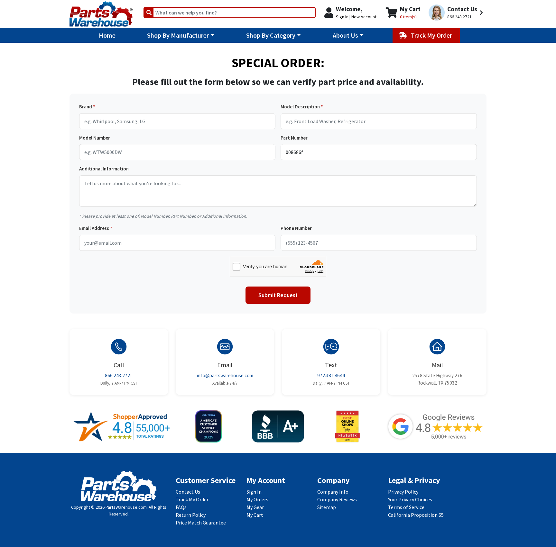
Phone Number (296, 228)
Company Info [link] (332, 491)
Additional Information (104, 169)
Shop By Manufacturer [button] (178, 35)
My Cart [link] (254, 515)
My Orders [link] (257, 499)
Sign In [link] (254, 491)
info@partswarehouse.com (225, 375)
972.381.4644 (331, 375)
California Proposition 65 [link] (416, 515)
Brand (85, 107)
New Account (363, 17)
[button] (456, 13)
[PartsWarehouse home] (101, 12)
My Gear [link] (255, 507)
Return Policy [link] (191, 515)
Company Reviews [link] (337, 499)
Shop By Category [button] (270, 35)
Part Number (294, 138)
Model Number (94, 138)
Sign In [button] (342, 17)
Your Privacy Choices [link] (410, 499)
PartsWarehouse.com (126, 507)
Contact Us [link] (188, 491)
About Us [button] (345, 35)
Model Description (300, 107)
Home (107, 35)
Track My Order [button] (432, 35)
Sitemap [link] (326, 507)
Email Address (94, 228)
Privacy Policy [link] (403, 491)
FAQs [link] (181, 507)
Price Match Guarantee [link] (201, 522)
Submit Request (278, 295)
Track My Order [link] (192, 499)
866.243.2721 (119, 375)
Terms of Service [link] (406, 507)
